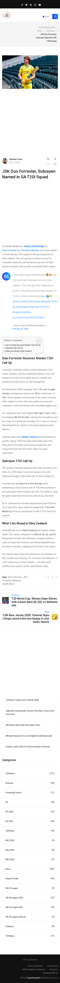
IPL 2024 (30, 811)
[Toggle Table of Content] (37, 341)
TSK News (30, 936)
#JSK (54, 301)
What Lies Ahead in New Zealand (18, 351)
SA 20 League (30, 888)
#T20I (46, 306)
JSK (25, 577)
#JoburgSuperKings (23, 306)
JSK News (30, 831)
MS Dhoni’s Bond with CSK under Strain (23, 725)
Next (47, 612)
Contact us (53, 969)
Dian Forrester (9, 250)
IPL (30, 802)
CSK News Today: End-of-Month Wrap (22, 700)
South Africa (8, 584)
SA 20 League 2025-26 (30, 917)
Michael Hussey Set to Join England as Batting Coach (29, 736)
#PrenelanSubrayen (40, 301)
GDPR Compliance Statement (33, 969)
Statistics (30, 926)
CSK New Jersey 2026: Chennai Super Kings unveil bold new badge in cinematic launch (26, 618)
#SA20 (38, 306)
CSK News (30, 773)
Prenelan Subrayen (30, 250)
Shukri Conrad (29, 437)
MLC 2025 (30, 859)
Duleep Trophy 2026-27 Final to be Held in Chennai (28, 747)
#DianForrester (21, 301)
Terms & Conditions (35, 966)
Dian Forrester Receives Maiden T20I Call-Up (22, 345)
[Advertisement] (30, 119)
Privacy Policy (52, 966)
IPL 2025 (30, 821)
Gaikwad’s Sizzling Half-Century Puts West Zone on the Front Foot (30, 712)
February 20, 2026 (20, 329)
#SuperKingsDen (22, 312)
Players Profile (30, 878)
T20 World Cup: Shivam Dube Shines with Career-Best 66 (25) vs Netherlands (34, 602)
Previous (15, 595)
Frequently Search (30, 792)
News (30, 869)
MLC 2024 (30, 850)
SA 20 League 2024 (30, 897)
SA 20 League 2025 (30, 907)
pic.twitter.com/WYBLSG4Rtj (28, 317)
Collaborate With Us (50, 973)
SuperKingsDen (34, 978)
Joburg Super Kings (33, 246)
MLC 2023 (30, 840)
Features (30, 783)
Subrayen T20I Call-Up (14, 348)
